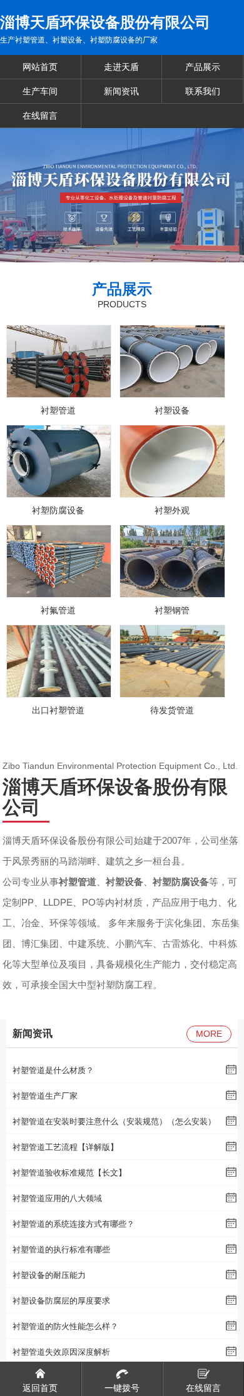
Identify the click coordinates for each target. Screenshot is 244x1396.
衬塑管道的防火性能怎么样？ (65, 1326)
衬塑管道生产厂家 (45, 1096)
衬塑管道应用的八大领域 (57, 1198)
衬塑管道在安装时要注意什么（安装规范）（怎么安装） (114, 1121)
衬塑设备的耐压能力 (49, 1275)
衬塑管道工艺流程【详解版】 (65, 1147)
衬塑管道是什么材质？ (53, 1070)
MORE (209, 1034)
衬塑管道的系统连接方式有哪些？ (74, 1224)
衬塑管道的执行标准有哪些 (61, 1249)
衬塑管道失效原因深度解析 (61, 1352)
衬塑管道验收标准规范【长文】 (69, 1172)
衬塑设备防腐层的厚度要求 (61, 1300)
